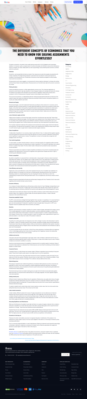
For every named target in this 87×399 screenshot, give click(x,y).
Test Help (68, 146)
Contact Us (44, 367)
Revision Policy (26, 370)
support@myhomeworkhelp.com (24, 355)
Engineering (68, 101)
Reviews (46, 2)
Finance (67, 108)
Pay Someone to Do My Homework (64, 379)
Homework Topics (9, 375)
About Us (43, 364)
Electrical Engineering (71, 99)
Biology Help (73, 372)
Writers (34, 2)
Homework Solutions (70, 122)
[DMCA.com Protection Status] (10, 389)
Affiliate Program (8, 378)
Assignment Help (70, 71)
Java (66, 124)
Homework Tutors (75, 367)
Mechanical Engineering (71, 134)
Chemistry (68, 87)
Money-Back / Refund (27, 367)
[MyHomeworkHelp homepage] (9, 2)
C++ (66, 80)
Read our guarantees (76, 354)
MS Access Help (63, 375)
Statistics (68, 143)
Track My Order (68, 2)
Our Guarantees (26, 364)
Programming (69, 141)
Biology (67, 76)
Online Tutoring (69, 136)
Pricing (51, 2)
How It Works (28, 2)
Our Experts (44, 375)
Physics (67, 139)
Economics (68, 97)
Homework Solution (70, 120)
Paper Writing (74, 370)
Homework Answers (70, 115)
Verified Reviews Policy (28, 375)
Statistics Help (74, 375)
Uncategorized (69, 148)
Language (68, 127)
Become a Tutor (45, 378)
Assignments (69, 73)
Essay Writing (62, 364)
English (67, 104)
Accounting (68, 66)
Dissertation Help (74, 364)
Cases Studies (69, 83)
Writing (67, 150)
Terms (77, 394)
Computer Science (70, 92)
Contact (80, 394)
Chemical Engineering (71, 85)
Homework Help (69, 117)
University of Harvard (18, 333)
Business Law (69, 78)
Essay (67, 106)
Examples (40, 2)
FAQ (42, 370)
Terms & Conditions (27, 378)
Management (69, 129)
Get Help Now (77, 2)
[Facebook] (74, 389)
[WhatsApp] (71, 389)
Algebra (67, 69)
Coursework (68, 94)
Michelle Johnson (13, 331)
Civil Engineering (70, 90)
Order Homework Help (9, 364)
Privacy (73, 394)
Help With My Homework (76, 378)
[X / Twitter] (77, 389)
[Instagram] (80, 389)
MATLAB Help (62, 370)
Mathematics (69, 131)
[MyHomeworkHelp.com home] (8, 348)
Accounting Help (63, 372)
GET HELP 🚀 (65, 354)
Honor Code (25, 372)
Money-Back (69, 394)
